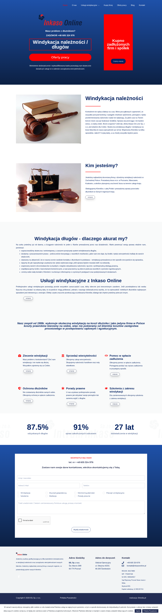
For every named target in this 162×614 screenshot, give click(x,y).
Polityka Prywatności (68, 598)
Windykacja (25, 493)
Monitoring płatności (86, 493)
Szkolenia (24, 496)
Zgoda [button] (138, 611)
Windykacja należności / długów (60, 44)
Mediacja (53, 496)
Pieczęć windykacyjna (115, 493)
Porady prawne (84, 496)
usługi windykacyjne (36, 287)
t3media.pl (142, 598)
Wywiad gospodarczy (58, 493)
